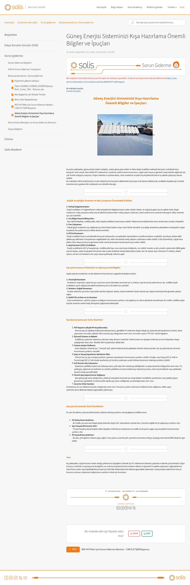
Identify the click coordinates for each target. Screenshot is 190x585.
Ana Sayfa (101, 7)
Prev (74, 549)
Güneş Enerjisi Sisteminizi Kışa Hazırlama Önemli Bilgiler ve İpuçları (34, 115)
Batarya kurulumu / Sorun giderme (76, 22)
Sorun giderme (48, 22)
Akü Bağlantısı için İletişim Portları (30, 94)
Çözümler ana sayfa (27, 22)
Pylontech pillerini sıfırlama (27, 81)
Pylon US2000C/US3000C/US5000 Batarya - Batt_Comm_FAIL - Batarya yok (34, 88)
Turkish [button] (171, 7)
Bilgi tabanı (117, 7)
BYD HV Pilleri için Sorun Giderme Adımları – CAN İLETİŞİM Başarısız (34, 106)
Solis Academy (135, 7)
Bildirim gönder (155, 7)
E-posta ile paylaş (73, 91)
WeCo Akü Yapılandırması (26, 99)
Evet (148, 533)
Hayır (135, 533)
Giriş (182, 7)
